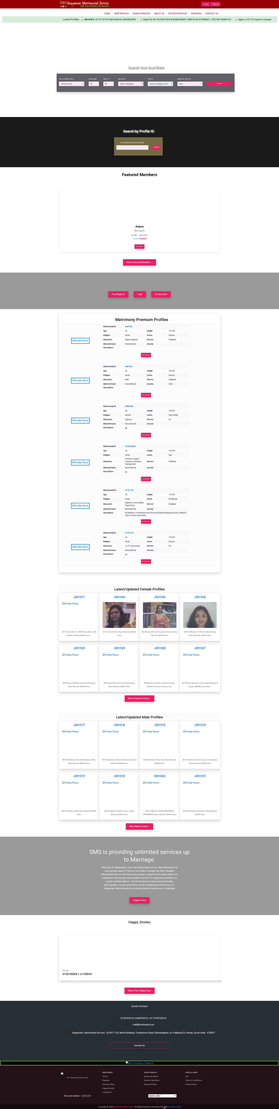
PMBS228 (129, 406)
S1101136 (129, 490)
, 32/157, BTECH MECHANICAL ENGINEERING (76, 19)
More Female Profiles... (139, 698)
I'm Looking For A (66, 79)
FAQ (187, 1076)
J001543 (159, 597)
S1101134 (129, 533)
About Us (159, 13)
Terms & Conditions (193, 1080)
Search (219, 83)
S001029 (128, 366)
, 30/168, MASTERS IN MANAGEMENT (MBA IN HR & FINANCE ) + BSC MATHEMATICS (153, 19)
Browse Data (161, 294)
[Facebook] (128, 1054)
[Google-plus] (132, 1054)
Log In (206, 4)
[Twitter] (137, 1054)
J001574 (200, 725)
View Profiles (121, 13)
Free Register (118, 294)
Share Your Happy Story (139, 990)
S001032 (128, 327)
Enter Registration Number (132, 143)
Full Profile (139, 246)
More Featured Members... (139, 262)
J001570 (200, 776)
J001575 (159, 725)
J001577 (79, 725)
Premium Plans (108, 1084)
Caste (150, 79)
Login (139, 294)
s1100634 (86, 974)
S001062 (159, 776)
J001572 (119, 776)
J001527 (200, 648)
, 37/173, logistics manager (221, 19)
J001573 (79, 776)
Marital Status (184, 79)
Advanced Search (151, 1076)
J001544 (119, 597)
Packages (196, 13)
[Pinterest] (146, 1054)
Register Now (139, 900)
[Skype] (142, 1054)
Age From (92, 79)
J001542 (200, 597)
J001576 (119, 725)
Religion (121, 79)
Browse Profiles (150, 1084)
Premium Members (152, 1080)
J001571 (79, 597)
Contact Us (211, 13)
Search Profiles (141, 13)
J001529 (119, 648)
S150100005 (130, 446)
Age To (106, 79)
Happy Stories (108, 1088)
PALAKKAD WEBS (174, 1107)
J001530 (79, 648)
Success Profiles (177, 13)
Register (216, 4)
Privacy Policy (190, 1084)
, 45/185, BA (252, 19)
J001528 (159, 648)
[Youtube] (151, 1054)
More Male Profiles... (139, 826)
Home (107, 13)
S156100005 (69, 974)
